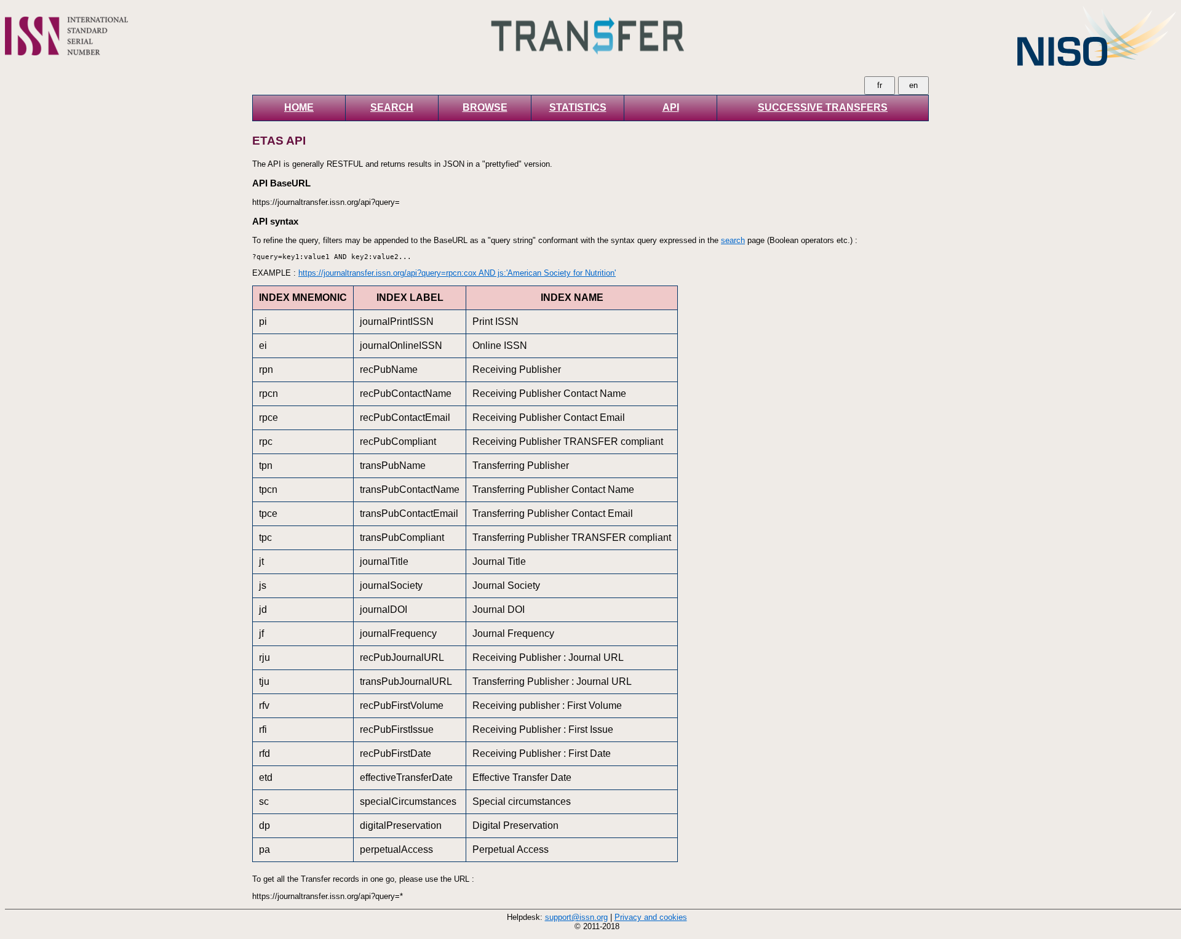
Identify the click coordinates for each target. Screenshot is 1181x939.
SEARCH (391, 107)
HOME (299, 107)
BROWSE (485, 107)
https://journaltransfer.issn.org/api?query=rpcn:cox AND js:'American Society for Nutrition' (457, 273)
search (733, 240)
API (670, 107)
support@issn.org (576, 917)
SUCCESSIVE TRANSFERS (823, 107)
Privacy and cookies (650, 917)
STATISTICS (577, 107)
